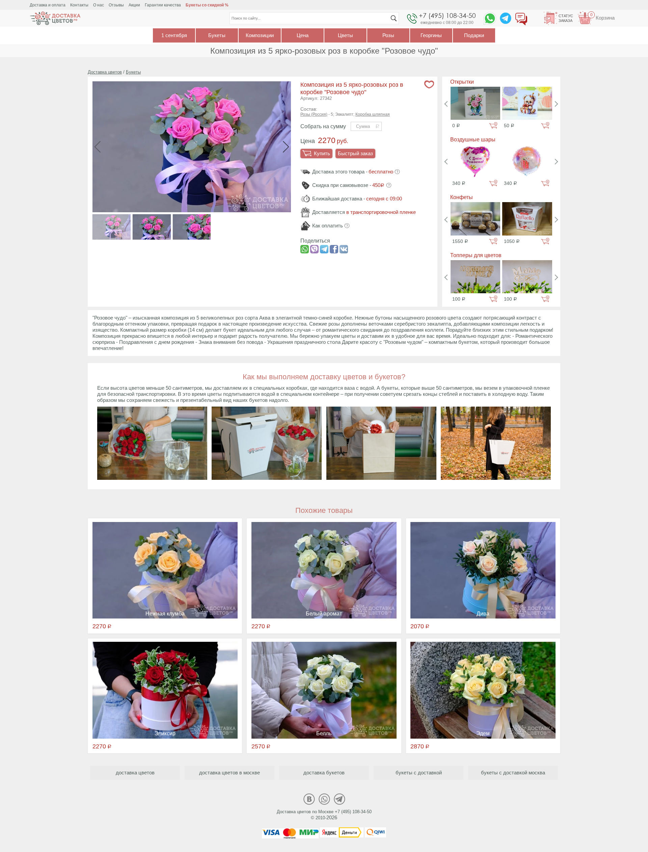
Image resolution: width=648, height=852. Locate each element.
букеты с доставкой (419, 772)
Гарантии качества (163, 5)
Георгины (431, 35)
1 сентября (174, 35)
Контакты (79, 5)
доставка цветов (135, 772)
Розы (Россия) (313, 114)
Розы (388, 35)
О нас (98, 5)
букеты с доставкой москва (513, 772)
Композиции (260, 35)
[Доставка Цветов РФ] (55, 18)
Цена (302, 35)
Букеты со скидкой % (207, 5)
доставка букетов (324, 772)
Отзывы (116, 5)
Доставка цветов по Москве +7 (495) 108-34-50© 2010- (324, 814)
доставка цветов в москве (229, 772)
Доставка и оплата (47, 5)
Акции (134, 5)
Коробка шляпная (372, 114)
